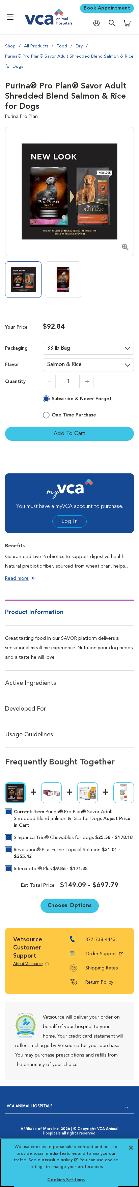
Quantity (15, 382)
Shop (10, 46)
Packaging (16, 348)
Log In (69, 521)
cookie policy (61, 1160)
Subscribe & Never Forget (82, 398)
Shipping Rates (101, 968)
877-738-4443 (100, 939)
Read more (17, 578)
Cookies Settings (66, 1180)
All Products (36, 46)
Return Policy (99, 982)
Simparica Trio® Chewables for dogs (73, 837)
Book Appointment (107, 8)
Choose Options (70, 905)
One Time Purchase (74, 415)
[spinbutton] (68, 381)
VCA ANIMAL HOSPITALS (30, 1106)
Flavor (12, 365)
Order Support (101, 953)
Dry (79, 46)
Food (62, 46)
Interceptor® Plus (51, 868)
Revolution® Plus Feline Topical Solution (67, 853)
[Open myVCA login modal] (98, 22)
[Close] (130, 1147)
